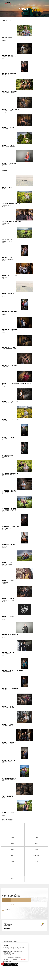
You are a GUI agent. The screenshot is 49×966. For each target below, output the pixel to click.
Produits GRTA (8, 909)
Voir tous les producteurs (7, 913)
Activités (20, 900)
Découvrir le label (7, 928)
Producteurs (6, 900)
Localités (27, 900)
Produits (14, 900)
